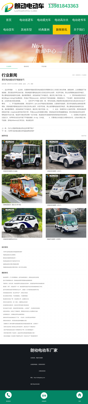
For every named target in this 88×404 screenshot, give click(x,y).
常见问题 (44, 66)
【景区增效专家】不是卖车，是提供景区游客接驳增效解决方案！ (19, 333)
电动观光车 (44, 19)
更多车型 (83, 135)
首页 (9, 19)
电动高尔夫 (61, 19)
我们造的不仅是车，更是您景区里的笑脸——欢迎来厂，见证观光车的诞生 (21, 308)
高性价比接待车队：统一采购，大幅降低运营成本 (15, 302)
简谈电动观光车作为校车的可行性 (11, 261)
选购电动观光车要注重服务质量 (11, 264)
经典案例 (44, 29)
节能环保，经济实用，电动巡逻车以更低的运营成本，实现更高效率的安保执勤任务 (23, 283)
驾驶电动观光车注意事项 (9, 254)
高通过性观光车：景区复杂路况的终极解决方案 (15, 320)
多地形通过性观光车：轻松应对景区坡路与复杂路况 (16, 305)
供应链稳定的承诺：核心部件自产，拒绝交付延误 (15, 292)
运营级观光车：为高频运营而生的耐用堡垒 (13, 314)
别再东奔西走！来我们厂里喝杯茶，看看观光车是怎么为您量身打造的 (20, 311)
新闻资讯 (61, 29)
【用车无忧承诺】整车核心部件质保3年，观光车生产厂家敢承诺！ (19, 326)
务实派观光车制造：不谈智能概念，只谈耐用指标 (15, 296)
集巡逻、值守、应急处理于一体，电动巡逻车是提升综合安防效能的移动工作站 (22, 286)
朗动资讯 (26, 66)
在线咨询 (44, 401)
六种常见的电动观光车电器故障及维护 (21, 131)
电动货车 (8, 29)
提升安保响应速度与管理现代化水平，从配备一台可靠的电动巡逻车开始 (21, 289)
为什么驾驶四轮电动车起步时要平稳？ (21, 128)
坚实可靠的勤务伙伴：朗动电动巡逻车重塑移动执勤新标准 (17, 280)
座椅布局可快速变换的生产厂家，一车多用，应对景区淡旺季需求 (19, 317)
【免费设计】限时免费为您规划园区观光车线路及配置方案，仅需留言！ (21, 323)
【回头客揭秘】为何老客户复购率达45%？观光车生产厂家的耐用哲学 (20, 336)
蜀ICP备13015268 (35, 384)
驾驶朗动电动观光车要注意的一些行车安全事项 (15, 267)
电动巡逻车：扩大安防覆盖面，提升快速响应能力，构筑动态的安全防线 (21, 277)
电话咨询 (8, 401)
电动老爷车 (79, 19)
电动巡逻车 (26, 19)
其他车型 (26, 29)
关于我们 (79, 29)
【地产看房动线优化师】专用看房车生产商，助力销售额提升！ (18, 329)
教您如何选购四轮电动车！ (9, 258)
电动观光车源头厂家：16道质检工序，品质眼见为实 (16, 299)
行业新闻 (8, 66)
